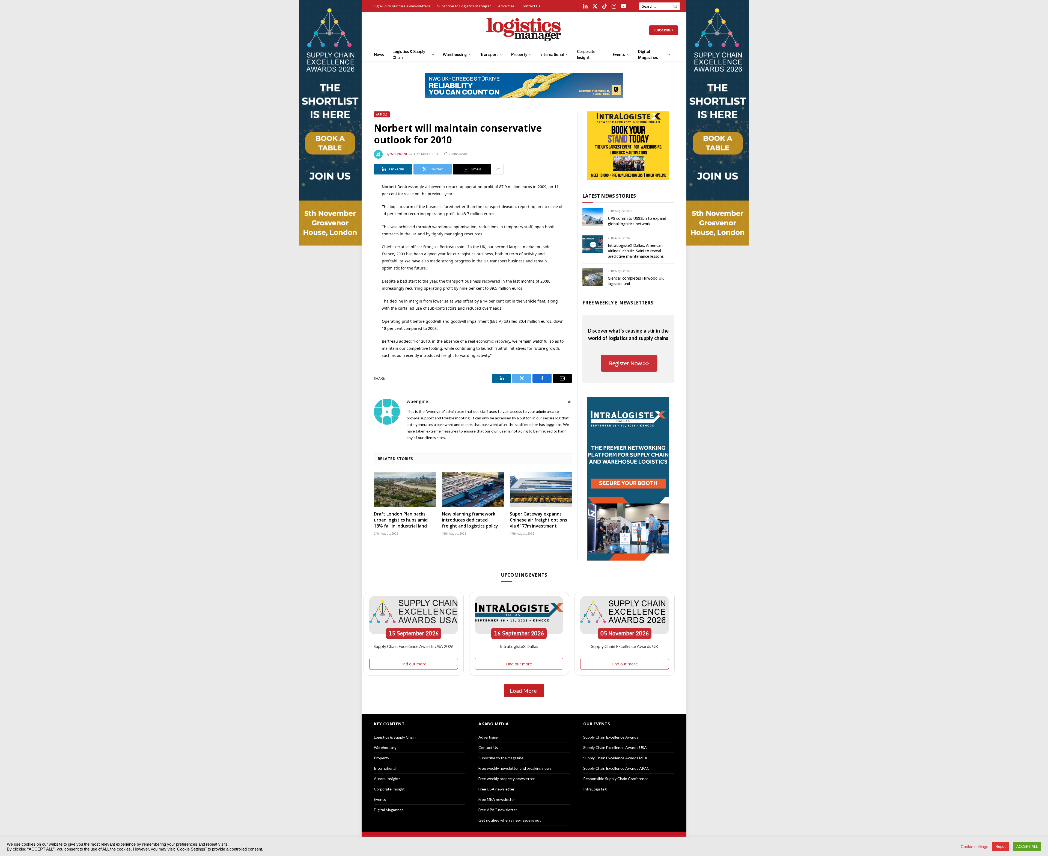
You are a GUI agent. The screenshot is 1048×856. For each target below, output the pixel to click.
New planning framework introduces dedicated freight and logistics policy (470, 520)
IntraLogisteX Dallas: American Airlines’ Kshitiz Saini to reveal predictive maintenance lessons (636, 251)
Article (382, 114)
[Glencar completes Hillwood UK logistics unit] (592, 277)
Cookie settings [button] (974, 847)
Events (619, 54)
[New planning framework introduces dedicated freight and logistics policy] (473, 489)
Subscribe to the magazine (500, 758)
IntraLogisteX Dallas (519, 646)
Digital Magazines (648, 54)
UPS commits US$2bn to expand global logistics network (637, 221)
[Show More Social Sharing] (498, 169)
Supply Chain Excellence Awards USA (615, 747)
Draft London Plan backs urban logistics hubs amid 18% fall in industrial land (401, 520)
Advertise (506, 6)
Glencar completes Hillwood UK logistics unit (636, 281)
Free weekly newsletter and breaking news (515, 768)
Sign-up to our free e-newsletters (401, 6)
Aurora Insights (387, 778)
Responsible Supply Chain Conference (615, 778)
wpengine (399, 154)
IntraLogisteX (595, 789)
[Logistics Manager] (524, 30)
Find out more (413, 664)
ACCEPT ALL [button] (1027, 847)
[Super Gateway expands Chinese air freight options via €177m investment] (541, 489)
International (552, 54)
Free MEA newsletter (496, 799)
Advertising (488, 737)
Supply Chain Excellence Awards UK (624, 646)
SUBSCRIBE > (664, 30)
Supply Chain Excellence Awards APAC (616, 768)
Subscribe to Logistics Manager (464, 6)
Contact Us (531, 6)
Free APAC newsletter (497, 809)
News (379, 54)
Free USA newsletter (496, 789)
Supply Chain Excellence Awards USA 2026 (414, 646)
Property (519, 54)
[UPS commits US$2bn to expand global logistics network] (592, 217)
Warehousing (455, 54)
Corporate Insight (586, 54)
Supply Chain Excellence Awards (610, 737)
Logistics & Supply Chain (408, 54)
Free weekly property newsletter (506, 778)
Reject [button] (1001, 847)
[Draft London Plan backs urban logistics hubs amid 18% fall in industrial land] (405, 489)
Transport (489, 54)
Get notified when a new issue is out (509, 820)
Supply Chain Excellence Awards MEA (615, 758)
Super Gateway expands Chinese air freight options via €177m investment (538, 520)
